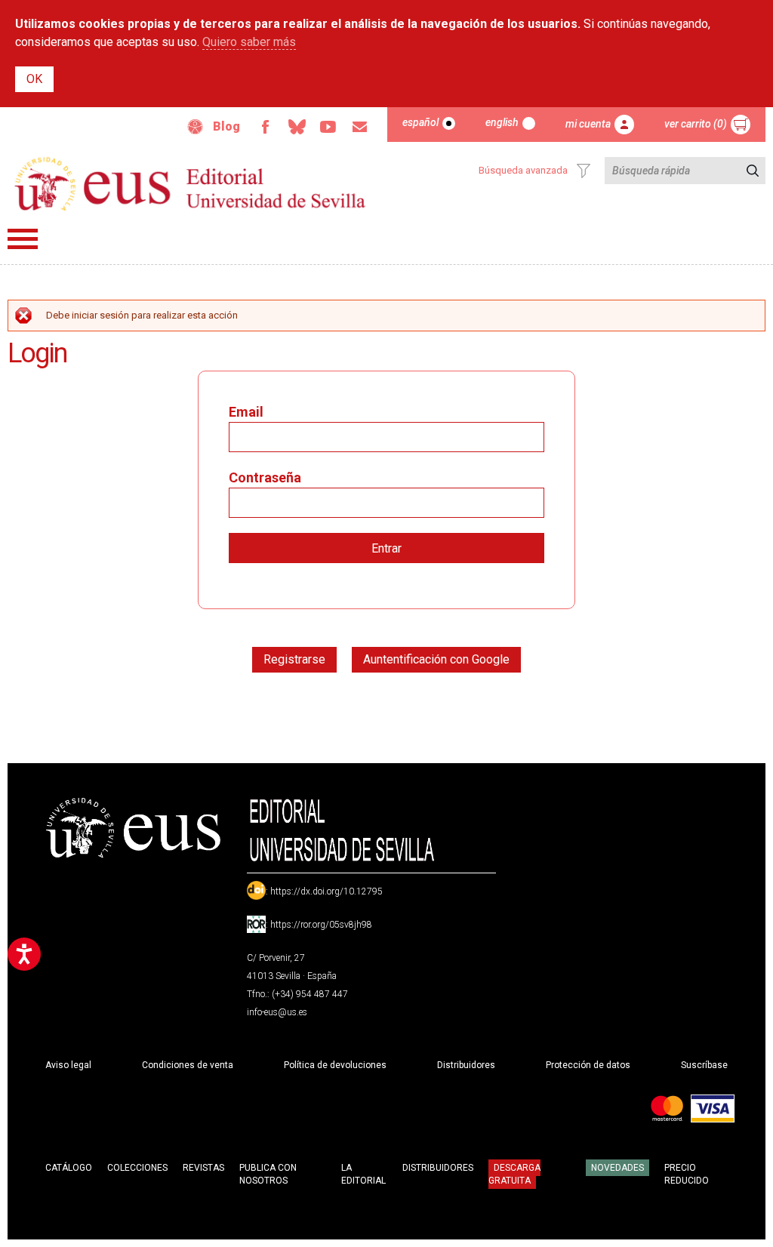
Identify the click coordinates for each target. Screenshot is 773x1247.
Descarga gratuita (514, 1173)
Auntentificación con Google (436, 659)
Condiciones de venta (187, 1065)
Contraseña (265, 477)
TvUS (328, 127)
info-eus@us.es (277, 1012)
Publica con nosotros (268, 1174)
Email (360, 127)
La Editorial (363, 1174)
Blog (226, 126)
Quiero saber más (249, 42)
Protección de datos (588, 1065)
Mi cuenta (588, 124)
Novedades (617, 1167)
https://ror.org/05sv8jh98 (321, 924)
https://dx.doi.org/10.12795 (326, 891)
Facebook (265, 127)
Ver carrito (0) (695, 124)
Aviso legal (68, 1065)
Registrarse (294, 659)
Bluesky (297, 127)
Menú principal (23, 239)
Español (420, 122)
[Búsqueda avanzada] (583, 170)
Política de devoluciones (335, 1065)
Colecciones (137, 1167)
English (502, 122)
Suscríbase (704, 1065)
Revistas (203, 1167)
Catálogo (68, 1167)
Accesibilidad (195, 127)
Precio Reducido (686, 1174)
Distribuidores (466, 1065)
